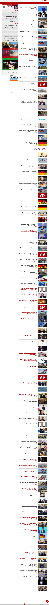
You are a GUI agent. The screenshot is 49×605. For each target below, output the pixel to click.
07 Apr (34, 302)
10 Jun (34, 167)
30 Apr (33, 255)
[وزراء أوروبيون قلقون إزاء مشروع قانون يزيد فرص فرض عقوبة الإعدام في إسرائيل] (42, 324)
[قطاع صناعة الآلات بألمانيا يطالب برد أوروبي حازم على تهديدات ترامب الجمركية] (42, 453)
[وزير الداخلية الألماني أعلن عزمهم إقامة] (42, 225)
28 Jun (33, 137)
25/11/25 (34, 525)
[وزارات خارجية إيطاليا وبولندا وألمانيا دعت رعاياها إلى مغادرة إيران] (42, 465)
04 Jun (33, 173)
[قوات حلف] (42, 389)
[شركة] (42, 149)
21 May (33, 208)
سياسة (36, 50)
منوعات (12, 2)
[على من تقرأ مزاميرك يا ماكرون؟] (42, 407)
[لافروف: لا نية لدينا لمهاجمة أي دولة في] (42, 577)
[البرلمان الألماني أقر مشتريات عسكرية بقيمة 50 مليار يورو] (42, 506)
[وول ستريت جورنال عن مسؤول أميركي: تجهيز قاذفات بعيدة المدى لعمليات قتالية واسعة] (42, 78)
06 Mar (33, 372)
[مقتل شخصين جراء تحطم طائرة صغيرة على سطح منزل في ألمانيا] (42, 66)
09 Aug (33, 38)
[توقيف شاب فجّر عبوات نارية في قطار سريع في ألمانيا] (42, 307)
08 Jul (35, 103)
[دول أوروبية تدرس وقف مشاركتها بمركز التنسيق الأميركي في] (42, 442)
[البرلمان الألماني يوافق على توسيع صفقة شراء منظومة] (42, 500)
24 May (33, 190)
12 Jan (33, 478)
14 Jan (33, 466)
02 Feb (33, 436)
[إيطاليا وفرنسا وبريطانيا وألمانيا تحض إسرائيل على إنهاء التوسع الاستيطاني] (42, 195)
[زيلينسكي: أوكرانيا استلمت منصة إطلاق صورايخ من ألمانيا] (42, 178)
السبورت (17, 58)
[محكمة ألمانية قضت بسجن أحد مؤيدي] (42, 266)
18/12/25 (33, 501)
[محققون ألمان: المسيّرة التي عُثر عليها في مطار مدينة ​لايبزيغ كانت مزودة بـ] (42, 55)
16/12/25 (33, 513)
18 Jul (33, 85)
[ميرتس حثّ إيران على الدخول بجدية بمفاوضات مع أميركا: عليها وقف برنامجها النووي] (42, 424)
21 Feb (34, 384)
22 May (33, 202)
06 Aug (35, 50)
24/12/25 (33, 490)
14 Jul (33, 91)
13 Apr (33, 284)
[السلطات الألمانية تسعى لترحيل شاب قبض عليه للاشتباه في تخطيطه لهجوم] (42, 512)
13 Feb (34, 402)
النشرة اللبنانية (31, 2)
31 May (33, 178)
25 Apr (33, 267)
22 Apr (33, 273)
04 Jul (33, 114)
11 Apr (34, 296)
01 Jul (35, 126)
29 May (33, 185)
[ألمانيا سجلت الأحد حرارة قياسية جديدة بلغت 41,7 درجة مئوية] (42, 137)
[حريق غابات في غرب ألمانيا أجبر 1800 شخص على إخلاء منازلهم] (42, 31)
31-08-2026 (9, 5)
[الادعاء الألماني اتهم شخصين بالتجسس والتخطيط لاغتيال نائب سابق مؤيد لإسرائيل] (42, 201)
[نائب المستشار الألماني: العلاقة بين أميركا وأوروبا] (42, 471)
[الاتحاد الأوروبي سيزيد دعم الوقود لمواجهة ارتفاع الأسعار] (42, 283)
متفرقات (36, 73)
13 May (33, 226)
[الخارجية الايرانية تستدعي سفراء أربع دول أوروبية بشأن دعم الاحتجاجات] (42, 477)
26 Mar (34, 331)
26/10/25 (33, 589)
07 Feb (33, 419)
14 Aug (33, 32)
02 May (33, 249)
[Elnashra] (44, 0)
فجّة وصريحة (16, 2)
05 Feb (33, 425)
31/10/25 (34, 554)
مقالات (21, 2)
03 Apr (33, 307)
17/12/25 (33, 507)
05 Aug (33, 56)
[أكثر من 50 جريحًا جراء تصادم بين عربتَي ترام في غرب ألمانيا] (42, 190)
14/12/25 (33, 519)
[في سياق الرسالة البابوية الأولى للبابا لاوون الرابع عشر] (42, 154)
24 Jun (33, 144)
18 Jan (34, 449)
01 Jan (33, 484)
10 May (33, 232)
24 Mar (34, 337)
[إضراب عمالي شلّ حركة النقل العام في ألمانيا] (42, 436)
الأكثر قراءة (16, 23)
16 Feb (34, 396)
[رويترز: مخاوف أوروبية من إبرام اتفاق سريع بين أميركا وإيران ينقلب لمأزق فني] (42, 278)
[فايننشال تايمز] (42, 231)
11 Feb (33, 407)
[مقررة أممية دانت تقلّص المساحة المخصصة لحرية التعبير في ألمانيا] (42, 418)
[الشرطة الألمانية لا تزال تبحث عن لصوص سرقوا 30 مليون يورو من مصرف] (42, 483)
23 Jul (34, 73)
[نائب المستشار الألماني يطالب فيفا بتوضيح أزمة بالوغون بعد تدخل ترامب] (42, 107)
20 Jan (33, 443)
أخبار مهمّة (36, 2)
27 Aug (33, 9)
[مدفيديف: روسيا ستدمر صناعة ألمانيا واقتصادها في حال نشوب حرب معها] (42, 236)
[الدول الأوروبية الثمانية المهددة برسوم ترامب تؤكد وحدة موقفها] (42, 459)
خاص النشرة (36, 407)
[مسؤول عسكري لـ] (42, 371)
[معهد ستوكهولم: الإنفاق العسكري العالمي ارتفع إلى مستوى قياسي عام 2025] (42, 260)
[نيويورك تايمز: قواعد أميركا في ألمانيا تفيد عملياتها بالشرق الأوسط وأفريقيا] (42, 248)
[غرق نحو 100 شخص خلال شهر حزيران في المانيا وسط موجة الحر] (42, 96)
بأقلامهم (36, 155)
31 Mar (33, 314)
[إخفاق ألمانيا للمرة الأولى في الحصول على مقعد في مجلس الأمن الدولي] (42, 172)
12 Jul (33, 96)
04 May (33, 243)
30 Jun (33, 132)
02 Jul (35, 120)
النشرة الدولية (26, 2)
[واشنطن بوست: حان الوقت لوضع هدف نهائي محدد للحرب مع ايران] (42, 348)
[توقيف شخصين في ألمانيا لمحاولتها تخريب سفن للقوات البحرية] (42, 430)
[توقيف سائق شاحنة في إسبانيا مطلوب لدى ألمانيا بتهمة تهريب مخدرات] (42, 541)
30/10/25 (33, 566)
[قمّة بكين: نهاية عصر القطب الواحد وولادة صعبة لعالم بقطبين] (42, 219)
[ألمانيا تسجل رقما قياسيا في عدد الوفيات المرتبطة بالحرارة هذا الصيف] (42, 14)
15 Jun (33, 161)
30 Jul (34, 61)
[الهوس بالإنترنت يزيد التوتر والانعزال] (42, 61)
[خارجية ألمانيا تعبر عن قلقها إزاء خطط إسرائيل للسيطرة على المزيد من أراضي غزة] (42, 184)
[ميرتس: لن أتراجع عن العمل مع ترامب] (42, 242)
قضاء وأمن (36, 302)
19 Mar (33, 355)
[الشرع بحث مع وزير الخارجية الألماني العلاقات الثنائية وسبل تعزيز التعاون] (42, 571)
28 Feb (33, 378)
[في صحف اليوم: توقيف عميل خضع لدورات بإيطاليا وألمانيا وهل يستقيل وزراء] (42, 383)
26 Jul (33, 67)
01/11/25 (34, 548)
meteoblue (16, 91)
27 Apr (34, 261)
